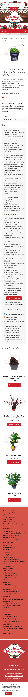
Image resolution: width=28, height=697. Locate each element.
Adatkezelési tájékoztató (14, 673)
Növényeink (19, 38)
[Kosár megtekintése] (25, 31)
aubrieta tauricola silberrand (13, 108)
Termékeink (11, 38)
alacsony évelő (20, 106)
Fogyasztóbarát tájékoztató (14, 676)
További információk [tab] (10, 120)
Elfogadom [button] (8, 693)
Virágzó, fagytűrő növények (14, 105)
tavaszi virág (5, 111)
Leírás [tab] (6, 116)
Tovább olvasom (14, 384)
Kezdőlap (4, 38)
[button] (23, 44)
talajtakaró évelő (19, 109)
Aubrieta (4, 108)
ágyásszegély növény (11, 106)
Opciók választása (14, 424)
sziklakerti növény (10, 109)
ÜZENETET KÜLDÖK (14, 298)
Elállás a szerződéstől (14, 678)
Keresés (14, 8)
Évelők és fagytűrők (12, 103)
